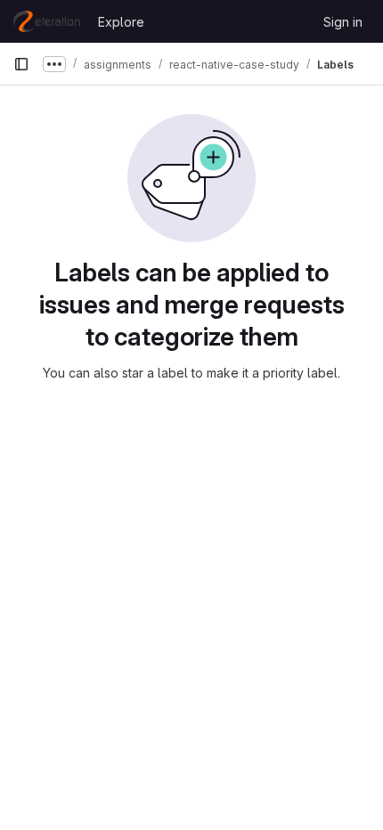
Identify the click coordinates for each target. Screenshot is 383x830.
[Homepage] (47, 21)
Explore (121, 21)
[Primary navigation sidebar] (21, 64)
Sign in (343, 21)
